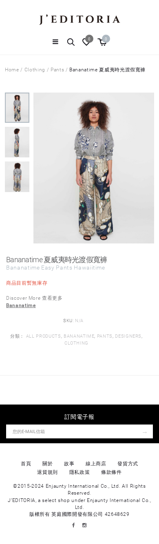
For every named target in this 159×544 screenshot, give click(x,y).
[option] (17, 110)
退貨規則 (47, 472)
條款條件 (111, 472)
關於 (47, 464)
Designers (128, 336)
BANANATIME (79, 336)
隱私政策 (79, 472)
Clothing (34, 70)
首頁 (26, 464)
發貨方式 (127, 464)
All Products (43, 336)
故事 (69, 464)
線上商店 (96, 464)
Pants (57, 70)
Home (12, 70)
